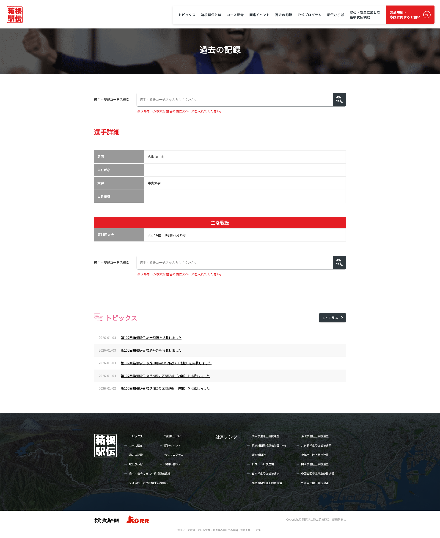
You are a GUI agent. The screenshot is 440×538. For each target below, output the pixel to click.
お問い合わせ (172, 464)
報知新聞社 (259, 455)
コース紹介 (235, 14)
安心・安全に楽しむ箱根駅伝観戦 (365, 14)
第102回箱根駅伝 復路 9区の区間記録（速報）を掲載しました (165, 375)
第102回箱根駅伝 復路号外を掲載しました (151, 350)
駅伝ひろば (335, 14)
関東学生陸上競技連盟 (265, 436)
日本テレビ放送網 (263, 464)
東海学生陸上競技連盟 (315, 455)
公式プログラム (310, 14)
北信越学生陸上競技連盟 (316, 445)
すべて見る (330, 317)
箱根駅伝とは (211, 14)
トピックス (186, 14)
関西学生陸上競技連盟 (315, 464)
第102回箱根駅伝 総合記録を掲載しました (151, 337)
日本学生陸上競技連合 (265, 473)
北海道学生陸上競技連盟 (267, 483)
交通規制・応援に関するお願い (405, 14)
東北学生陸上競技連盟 (315, 436)
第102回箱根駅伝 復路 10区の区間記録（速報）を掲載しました (166, 363)
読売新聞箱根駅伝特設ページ (270, 445)
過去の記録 (283, 14)
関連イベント (259, 14)
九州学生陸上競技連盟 (315, 483)
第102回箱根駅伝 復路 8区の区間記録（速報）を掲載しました (165, 388)
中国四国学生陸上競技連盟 (317, 473)
